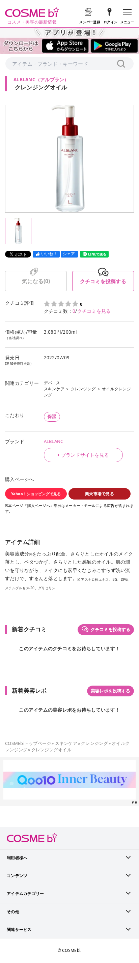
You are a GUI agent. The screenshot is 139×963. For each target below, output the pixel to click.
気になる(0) (36, 281)
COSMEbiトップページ (28, 743)
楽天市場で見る (99, 493)
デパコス (52, 383)
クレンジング (83, 389)
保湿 (52, 416)
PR (134, 802)
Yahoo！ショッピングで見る (36, 493)
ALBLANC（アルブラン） (41, 80)
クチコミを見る (94, 311)
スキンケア (54, 389)
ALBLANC (53, 441)
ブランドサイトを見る (85, 455)
